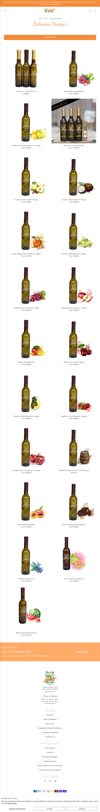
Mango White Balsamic (26, 362)
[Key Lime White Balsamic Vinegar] (73, 229)
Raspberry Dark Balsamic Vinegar (74, 416)
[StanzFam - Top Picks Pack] (73, 121)
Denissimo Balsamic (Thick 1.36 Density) (74, 470)
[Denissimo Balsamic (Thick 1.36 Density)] (73, 446)
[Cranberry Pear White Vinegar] (26, 175)
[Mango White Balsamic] (26, 337)
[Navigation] (4, 10)
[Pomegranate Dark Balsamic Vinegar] (26, 446)
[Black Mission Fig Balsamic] (73, 67)
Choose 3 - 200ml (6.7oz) (26, 91)
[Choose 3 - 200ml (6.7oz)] (26, 67)
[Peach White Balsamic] (26, 500)
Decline (82, 809)
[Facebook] (44, 781)
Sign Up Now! (82, 652)
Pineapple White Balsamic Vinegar (26, 416)
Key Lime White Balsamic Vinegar (73, 254)
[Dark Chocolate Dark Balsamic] (73, 500)
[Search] (90, 10)
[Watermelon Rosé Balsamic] (26, 608)
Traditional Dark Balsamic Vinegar (26, 308)
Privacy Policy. (11, 803)
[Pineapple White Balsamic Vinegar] (26, 391)
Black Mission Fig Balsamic (74, 91)
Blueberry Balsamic (26, 579)
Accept (49, 809)
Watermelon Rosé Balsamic (26, 633)
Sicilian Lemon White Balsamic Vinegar (26, 145)
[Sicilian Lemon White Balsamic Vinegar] (26, 121)
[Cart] (95, 10)
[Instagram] (50, 781)
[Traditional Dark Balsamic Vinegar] (26, 283)
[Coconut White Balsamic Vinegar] (73, 175)
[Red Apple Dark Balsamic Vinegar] (73, 283)
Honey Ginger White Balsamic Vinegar (26, 254)
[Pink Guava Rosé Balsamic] (73, 554)
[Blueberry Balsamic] (26, 554)
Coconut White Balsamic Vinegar (73, 200)
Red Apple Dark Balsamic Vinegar (74, 308)
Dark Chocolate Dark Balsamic (74, 525)
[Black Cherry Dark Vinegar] (73, 337)
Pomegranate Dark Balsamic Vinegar (26, 470)
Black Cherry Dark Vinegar (74, 362)
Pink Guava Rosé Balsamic (74, 579)
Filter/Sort (50, 37)
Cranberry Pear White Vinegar (26, 200)
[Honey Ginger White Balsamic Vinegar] (26, 229)
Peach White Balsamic (26, 525)
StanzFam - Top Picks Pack (73, 145)
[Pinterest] (55, 781)
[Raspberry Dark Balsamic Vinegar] (73, 391)
